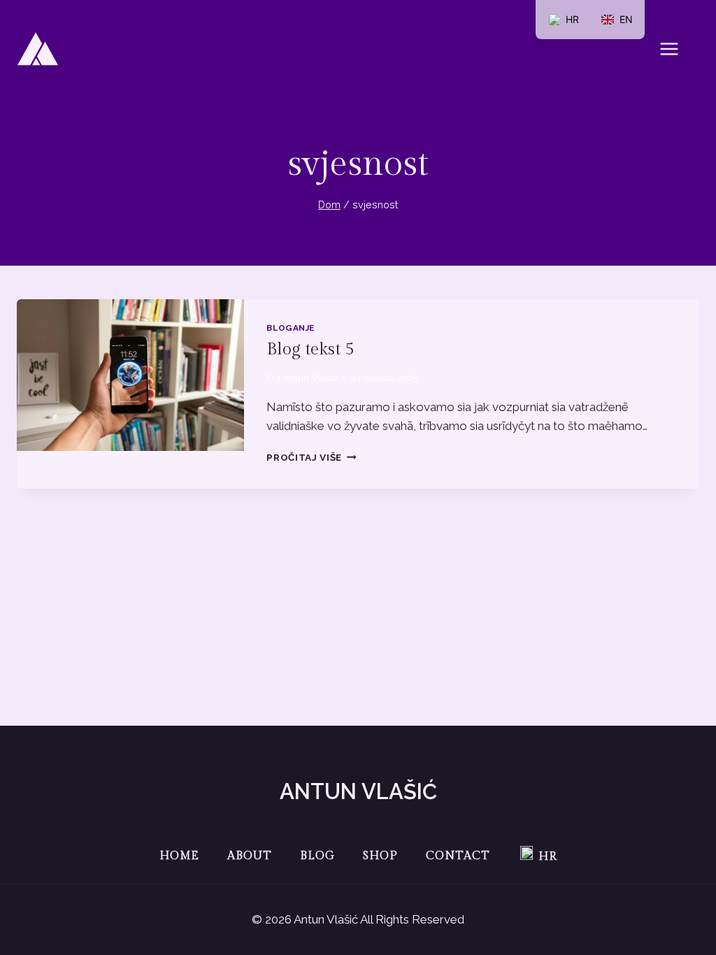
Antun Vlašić (310, 377)
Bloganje (290, 328)
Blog (317, 856)
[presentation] (130, 375)
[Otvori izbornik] (676, 48)
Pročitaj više (311, 457)
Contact (458, 856)
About (249, 856)
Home (179, 856)
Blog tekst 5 (310, 349)
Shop (380, 856)
